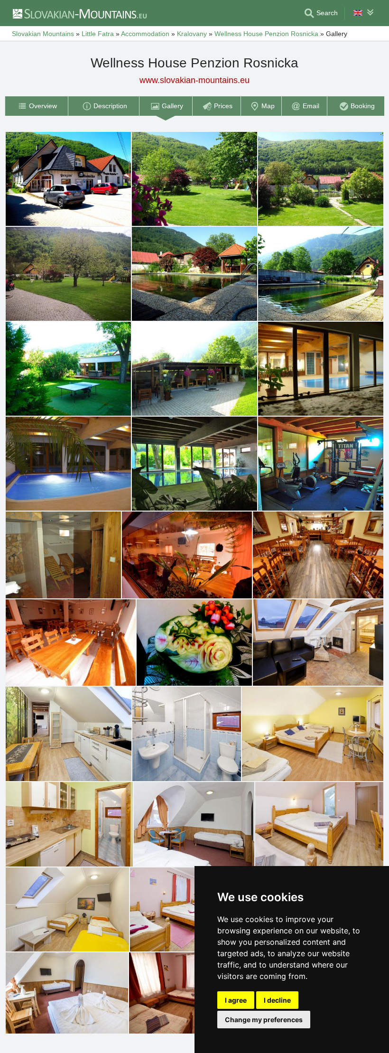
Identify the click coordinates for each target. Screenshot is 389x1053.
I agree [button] (236, 1000)
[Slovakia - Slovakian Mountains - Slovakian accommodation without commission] (79, 13)
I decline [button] (277, 1000)
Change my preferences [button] (264, 1020)
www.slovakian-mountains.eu (194, 80)
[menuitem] (36, 106)
